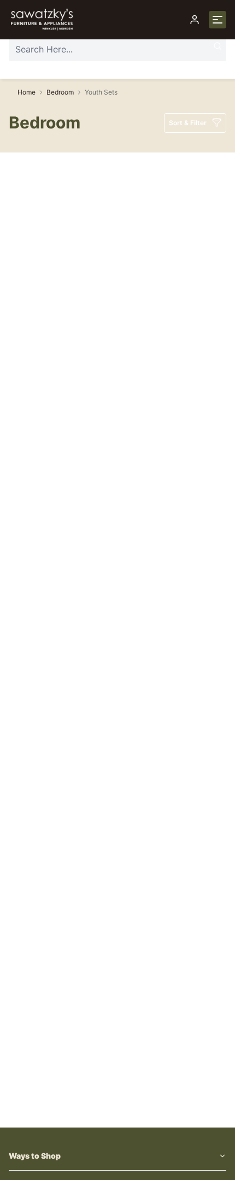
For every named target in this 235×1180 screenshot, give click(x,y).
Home (26, 92)
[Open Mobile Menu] (217, 19)
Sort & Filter (188, 123)
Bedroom (60, 92)
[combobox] (117, 49)
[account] (194, 19)
